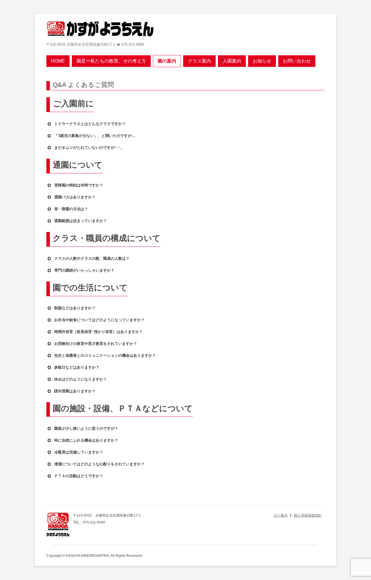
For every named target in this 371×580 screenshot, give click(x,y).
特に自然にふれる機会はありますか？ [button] (86, 440)
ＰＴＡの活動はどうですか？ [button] (78, 476)
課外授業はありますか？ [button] (75, 391)
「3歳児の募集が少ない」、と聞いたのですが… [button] (94, 135)
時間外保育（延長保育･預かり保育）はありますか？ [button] (98, 332)
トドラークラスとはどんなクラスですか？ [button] (90, 124)
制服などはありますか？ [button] (75, 308)
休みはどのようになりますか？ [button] (80, 379)
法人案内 (281, 515)
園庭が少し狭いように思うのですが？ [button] (86, 428)
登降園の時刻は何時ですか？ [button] (78, 185)
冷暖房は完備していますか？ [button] (78, 452)
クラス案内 (199, 60)
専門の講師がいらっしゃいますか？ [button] (84, 270)
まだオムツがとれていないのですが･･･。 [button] (89, 147)
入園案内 (232, 60)
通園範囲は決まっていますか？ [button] (80, 221)
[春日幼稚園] (100, 29)
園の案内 (167, 60)
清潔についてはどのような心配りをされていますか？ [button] (99, 464)
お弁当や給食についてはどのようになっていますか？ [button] (99, 320)
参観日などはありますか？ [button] (76, 367)
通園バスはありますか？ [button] (75, 197)
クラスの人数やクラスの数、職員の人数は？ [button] (92, 258)
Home (58, 60)
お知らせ (262, 60)
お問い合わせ (297, 60)
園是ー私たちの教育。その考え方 (111, 60)
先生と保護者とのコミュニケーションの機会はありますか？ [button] (105, 355)
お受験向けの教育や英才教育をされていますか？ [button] (95, 343)
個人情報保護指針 (308, 515)
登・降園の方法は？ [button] (71, 209)
